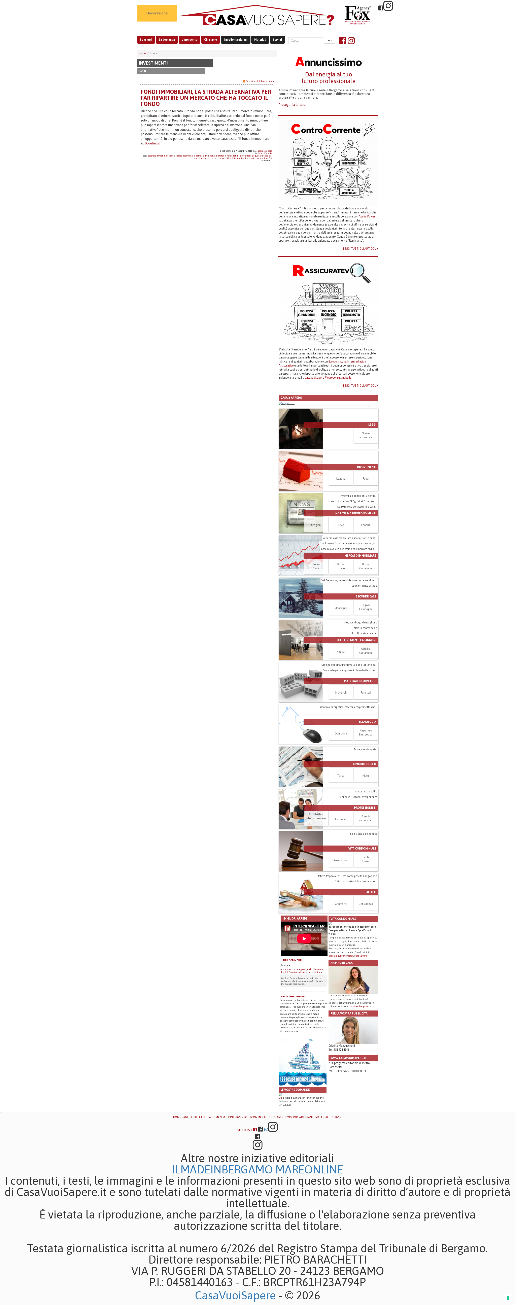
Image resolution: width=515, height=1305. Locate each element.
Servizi (277, 39)
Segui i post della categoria (260, 81)
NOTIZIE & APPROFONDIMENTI (355, 575)
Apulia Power (367, 216)
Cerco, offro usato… (293, 1058)
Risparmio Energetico (366, 794)
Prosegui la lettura (292, 104)
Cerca (330, 40)
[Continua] (152, 143)
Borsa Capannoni (365, 628)
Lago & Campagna (366, 669)
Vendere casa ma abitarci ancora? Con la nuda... (350, 600)
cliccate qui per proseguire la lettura (348, 1017)
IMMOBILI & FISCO (364, 826)
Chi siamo (210, 39)
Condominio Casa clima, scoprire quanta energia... (348, 605)
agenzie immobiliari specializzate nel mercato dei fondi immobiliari (182, 155)
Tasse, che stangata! (365, 811)
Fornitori (365, 754)
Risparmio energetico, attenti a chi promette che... (348, 768)
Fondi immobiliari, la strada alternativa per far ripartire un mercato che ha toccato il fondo (206, 98)
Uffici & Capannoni (365, 712)
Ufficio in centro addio (364, 689)
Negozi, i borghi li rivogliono (360, 684)
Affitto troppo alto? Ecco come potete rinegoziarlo (347, 937)
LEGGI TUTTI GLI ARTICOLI (360, 248)
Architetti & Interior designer (316, 878)
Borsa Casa (316, 628)
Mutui (365, 837)
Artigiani (316, 587)
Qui (280, 1160)
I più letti (146, 39)
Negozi (340, 713)
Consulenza (366, 965)
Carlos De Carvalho (366, 853)
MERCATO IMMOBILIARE (360, 617)
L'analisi (268, 153)
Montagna (340, 670)
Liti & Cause (366, 921)
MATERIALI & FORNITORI (360, 743)
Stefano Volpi (225, 155)
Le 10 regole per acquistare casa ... (357, 568)
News (340, 587)
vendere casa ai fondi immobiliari (229, 158)
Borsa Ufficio (341, 628)
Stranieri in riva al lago (364, 647)
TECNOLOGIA (367, 783)
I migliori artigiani (235, 39)
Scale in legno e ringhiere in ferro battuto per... (350, 732)
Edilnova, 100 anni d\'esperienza (358, 858)
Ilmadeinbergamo (223, 1231)
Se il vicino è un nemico (363, 895)
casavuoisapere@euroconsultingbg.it (328, 377)
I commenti (258, 1179)
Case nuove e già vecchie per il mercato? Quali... (349, 610)
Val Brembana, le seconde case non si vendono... (349, 642)
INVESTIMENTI (153, 63)
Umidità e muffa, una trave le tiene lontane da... (349, 726)
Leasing (341, 540)
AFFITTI (371, 954)
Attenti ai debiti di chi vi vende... (359, 557)
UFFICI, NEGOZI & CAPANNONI (356, 702)
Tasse (340, 837)
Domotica (341, 795)
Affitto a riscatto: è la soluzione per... (356, 943)
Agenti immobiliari (366, 880)
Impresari (341, 881)
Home (142, 53)
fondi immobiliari (242, 155)
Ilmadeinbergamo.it (360, 1068)
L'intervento (189, 39)
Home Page (180, 1179)
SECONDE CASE (366, 658)
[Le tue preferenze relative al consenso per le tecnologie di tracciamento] (508, 1298)
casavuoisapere (264, 151)
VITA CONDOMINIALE (362, 910)
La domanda (167, 39)
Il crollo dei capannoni (364, 695)
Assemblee (341, 922)
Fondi (260, 153)
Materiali (260, 39)
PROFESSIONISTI (365, 869)
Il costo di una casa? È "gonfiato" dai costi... (352, 563)
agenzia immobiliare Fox (259, 158)
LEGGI (372, 486)
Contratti (341, 965)
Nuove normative (365, 497)
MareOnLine (309, 1231)
